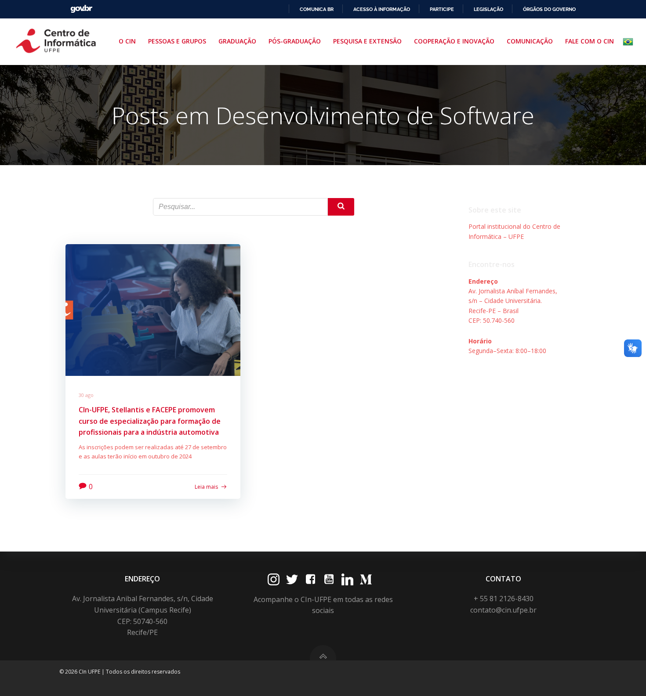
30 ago (86, 395)
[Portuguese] (630, 41)
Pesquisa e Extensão (367, 41)
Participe (442, 9)
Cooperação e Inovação (454, 41)
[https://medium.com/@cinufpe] (366, 579)
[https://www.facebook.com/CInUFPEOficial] (310, 579)
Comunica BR (317, 9)
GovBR (81, 9)
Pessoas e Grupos (177, 41)
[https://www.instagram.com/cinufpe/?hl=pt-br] (273, 579)
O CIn (127, 41)
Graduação (237, 41)
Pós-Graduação (295, 41)
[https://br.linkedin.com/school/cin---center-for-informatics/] (347, 579)
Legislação (488, 9)
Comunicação (530, 41)
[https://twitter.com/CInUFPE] (292, 579)
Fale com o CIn (589, 41)
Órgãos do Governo (549, 9)
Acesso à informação (381, 9)
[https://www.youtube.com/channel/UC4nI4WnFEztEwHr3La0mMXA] (329, 579)
